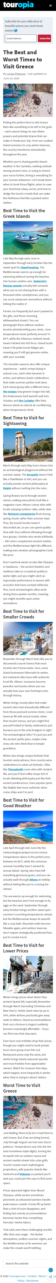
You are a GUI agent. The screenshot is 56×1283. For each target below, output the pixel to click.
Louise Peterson (16, 74)
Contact (32, 1276)
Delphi (7, 488)
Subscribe (45, 38)
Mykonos (25, 1174)
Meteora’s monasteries (21, 514)
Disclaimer (32, 1281)
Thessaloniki (15, 769)
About (42, 1276)
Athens (33, 879)
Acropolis (32, 474)
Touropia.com (17, 1276)
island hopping (30, 267)
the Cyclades (26, 400)
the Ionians (10, 391)
